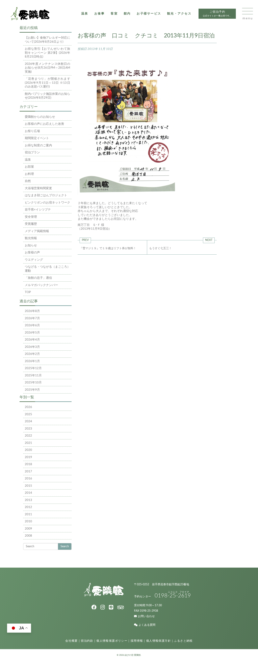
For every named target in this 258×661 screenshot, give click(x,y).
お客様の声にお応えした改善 (44, 123)
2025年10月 (33, 382)
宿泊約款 (87, 640)
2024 (28, 421)
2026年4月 (32, 339)
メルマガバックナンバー (41, 285)
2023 (28, 428)
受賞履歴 (31, 223)
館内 (127, 13)
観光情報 (31, 238)
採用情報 (137, 640)
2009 (28, 528)
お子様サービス (149, 13)
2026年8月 (32, 311)
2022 (28, 435)
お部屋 (29, 166)
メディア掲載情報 (37, 231)
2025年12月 (33, 368)
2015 (28, 485)
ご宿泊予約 (217, 13)
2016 (28, 478)
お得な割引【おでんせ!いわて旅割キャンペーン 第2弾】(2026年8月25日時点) (47, 52)
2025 (28, 414)
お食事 (99, 13)
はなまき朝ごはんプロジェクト (46, 195)
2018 (28, 464)
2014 (28, 492)
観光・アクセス (179, 13)
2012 (28, 507)
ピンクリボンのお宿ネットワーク (47, 202)
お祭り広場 (32, 131)
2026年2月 (32, 353)
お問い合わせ (146, 616)
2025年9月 (32, 389)
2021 (28, 442)
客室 (114, 13)
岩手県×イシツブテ (38, 209)
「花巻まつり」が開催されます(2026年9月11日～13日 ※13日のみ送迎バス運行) (47, 82)
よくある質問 (146, 625)
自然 (28, 181)
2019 (28, 457)
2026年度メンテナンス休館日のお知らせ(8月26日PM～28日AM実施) (47, 67)
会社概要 (71, 640)
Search (64, 546)
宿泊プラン (32, 152)
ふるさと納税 (183, 640)
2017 (28, 471)
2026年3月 (32, 346)
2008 (28, 535)
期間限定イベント (37, 138)
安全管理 (31, 216)
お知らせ (31, 245)
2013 (28, 500)
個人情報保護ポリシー (111, 640)
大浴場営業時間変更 (38, 188)
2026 (28, 407)
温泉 (84, 13)
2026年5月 (32, 332)
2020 (28, 449)
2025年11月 (33, 375)
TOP (28, 292)
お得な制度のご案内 (38, 145)
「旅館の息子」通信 (38, 277)
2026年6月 (32, 325)
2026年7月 (32, 318)
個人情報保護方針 (158, 640)
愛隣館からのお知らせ (40, 116)
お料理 (29, 174)
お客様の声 (32, 252)
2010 (28, 521)
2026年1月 (32, 361)
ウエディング (34, 259)
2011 (28, 514)
